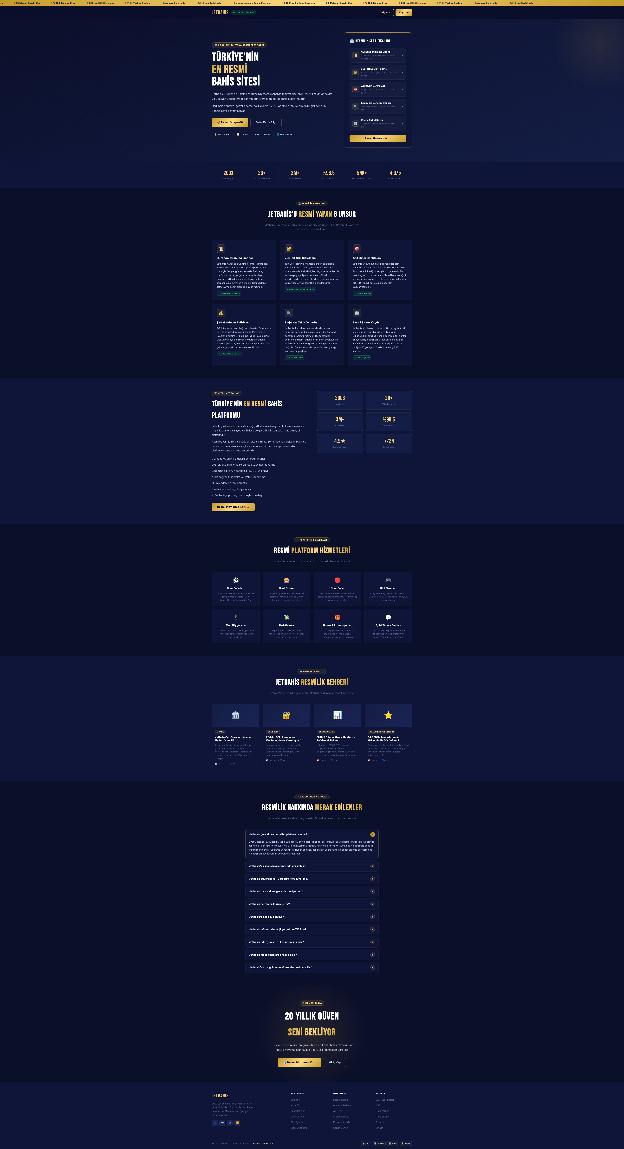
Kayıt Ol (404, 12)
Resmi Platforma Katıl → (233, 506)
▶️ (237, 1122)
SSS (378, 1105)
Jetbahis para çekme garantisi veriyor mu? (311, 891)
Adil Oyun (338, 1111)
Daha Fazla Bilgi (266, 122)
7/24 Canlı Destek (385, 1099)
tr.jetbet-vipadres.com (262, 1143)
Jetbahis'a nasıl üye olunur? (311, 916)
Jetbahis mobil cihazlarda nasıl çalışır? (311, 954)
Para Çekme (382, 1116)
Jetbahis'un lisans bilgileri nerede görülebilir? (311, 866)
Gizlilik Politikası (341, 1116)
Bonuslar (380, 1122)
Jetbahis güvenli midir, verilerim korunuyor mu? (311, 878)
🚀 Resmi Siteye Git (230, 122)
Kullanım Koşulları (342, 1122)
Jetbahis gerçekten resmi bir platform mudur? (311, 834)
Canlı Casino (297, 1116)
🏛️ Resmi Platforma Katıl (299, 1062)
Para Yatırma (382, 1111)
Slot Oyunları (297, 1122)
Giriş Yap (385, 12)
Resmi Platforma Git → (378, 138)
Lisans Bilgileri (340, 1099)
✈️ (229, 1122)
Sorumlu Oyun (340, 1128)
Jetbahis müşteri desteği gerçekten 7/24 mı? (311, 929)
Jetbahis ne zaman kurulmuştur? (311, 904)
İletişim (379, 1128)
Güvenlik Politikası (342, 1105)
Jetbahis (220, 12)
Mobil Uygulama (299, 1128)
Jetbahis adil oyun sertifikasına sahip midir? (311, 942)
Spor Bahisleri (298, 1111)
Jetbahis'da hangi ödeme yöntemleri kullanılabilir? (311, 967)
